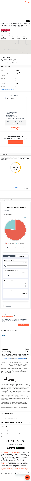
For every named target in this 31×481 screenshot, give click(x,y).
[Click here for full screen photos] (29, 6)
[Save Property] (25, 2)
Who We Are (4, 430)
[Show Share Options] (29, 2)
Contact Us (11, 430)
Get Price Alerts (15, 142)
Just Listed (7, 358)
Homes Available (20, 358)
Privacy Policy (4, 463)
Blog (8, 433)
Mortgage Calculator (7, 200)
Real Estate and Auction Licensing (10, 452)
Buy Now (23, 325)
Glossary (3, 433)
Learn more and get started (15, 129)
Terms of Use (21, 462)
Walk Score (4, 154)
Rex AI (2, 436)
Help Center (17, 430)
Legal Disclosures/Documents (18, 433)
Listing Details (5, 66)
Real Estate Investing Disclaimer (15, 468)
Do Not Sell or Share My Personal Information (16, 470)
